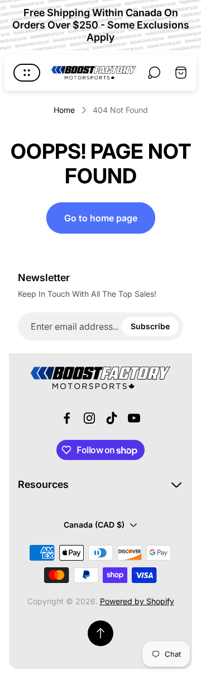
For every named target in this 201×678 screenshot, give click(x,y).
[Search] (154, 72)
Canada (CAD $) (94, 524)
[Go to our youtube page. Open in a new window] (134, 418)
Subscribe (150, 326)
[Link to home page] (100, 378)
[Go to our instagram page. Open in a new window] (89, 418)
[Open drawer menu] (26, 73)
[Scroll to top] (100, 633)
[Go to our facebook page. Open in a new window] (67, 418)
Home (64, 110)
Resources (43, 484)
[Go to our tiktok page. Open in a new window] (111, 418)
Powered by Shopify (137, 601)
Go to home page (100, 218)
